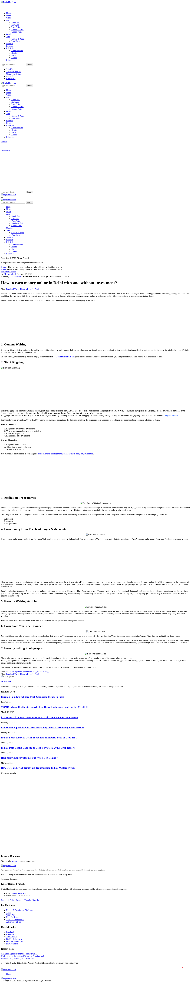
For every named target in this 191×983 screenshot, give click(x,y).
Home (8, 13)
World (8, 18)
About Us (10, 76)
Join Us (9, 69)
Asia (8, 20)
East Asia (15, 25)
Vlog (46, 672)
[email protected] (19, 893)
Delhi (19, 672)
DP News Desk (10, 274)
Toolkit (4, 141)
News (8, 15)
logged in (15, 861)
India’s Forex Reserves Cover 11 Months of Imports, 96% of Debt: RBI (39, 737)
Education (10, 60)
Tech (8, 36)
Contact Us (10, 78)
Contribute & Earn (13, 74)
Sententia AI (6, 150)
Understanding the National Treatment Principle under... (24, 956)
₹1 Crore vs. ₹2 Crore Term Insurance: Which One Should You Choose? (39, 717)
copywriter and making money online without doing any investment (65, 454)
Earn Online (27, 672)
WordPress (15, 41)
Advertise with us (13, 71)
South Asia (15, 22)
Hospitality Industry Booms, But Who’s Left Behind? (29, 757)
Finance (9, 46)
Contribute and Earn (65, 357)
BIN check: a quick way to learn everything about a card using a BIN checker (42, 727)
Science (9, 43)
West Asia (15, 27)
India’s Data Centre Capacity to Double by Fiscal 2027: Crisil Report (37, 747)
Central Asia (16, 32)
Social (14, 55)
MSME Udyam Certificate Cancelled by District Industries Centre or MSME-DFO (44, 707)
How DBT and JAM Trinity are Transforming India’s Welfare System (38, 767)
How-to (41, 672)
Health (14, 53)
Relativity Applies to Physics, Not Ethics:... (18, 958)
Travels (14, 58)
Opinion (9, 34)
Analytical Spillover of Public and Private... (19, 954)
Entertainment (17, 50)
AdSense (9, 672)
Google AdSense (171, 415)
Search (29, 65)
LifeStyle (10, 48)
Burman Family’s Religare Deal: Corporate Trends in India (32, 696)
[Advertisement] (95, 171)
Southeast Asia (17, 29)
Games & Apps (17, 39)
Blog (15, 672)
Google (35, 672)
